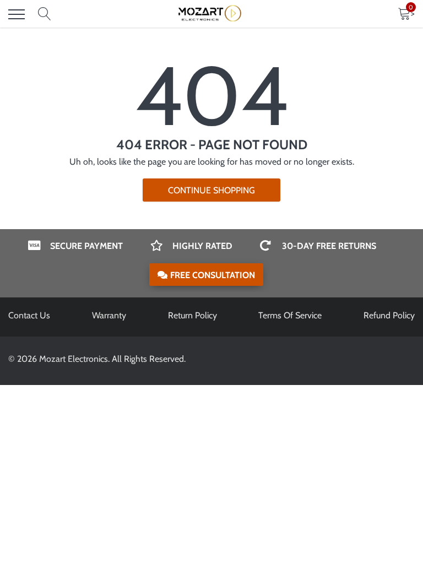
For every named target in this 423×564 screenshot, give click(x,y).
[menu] (16, 14)
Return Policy (192, 315)
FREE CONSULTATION (212, 275)
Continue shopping (211, 190)
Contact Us (29, 315)
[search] (44, 14)
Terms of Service (290, 315)
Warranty (109, 315)
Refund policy (389, 315)
